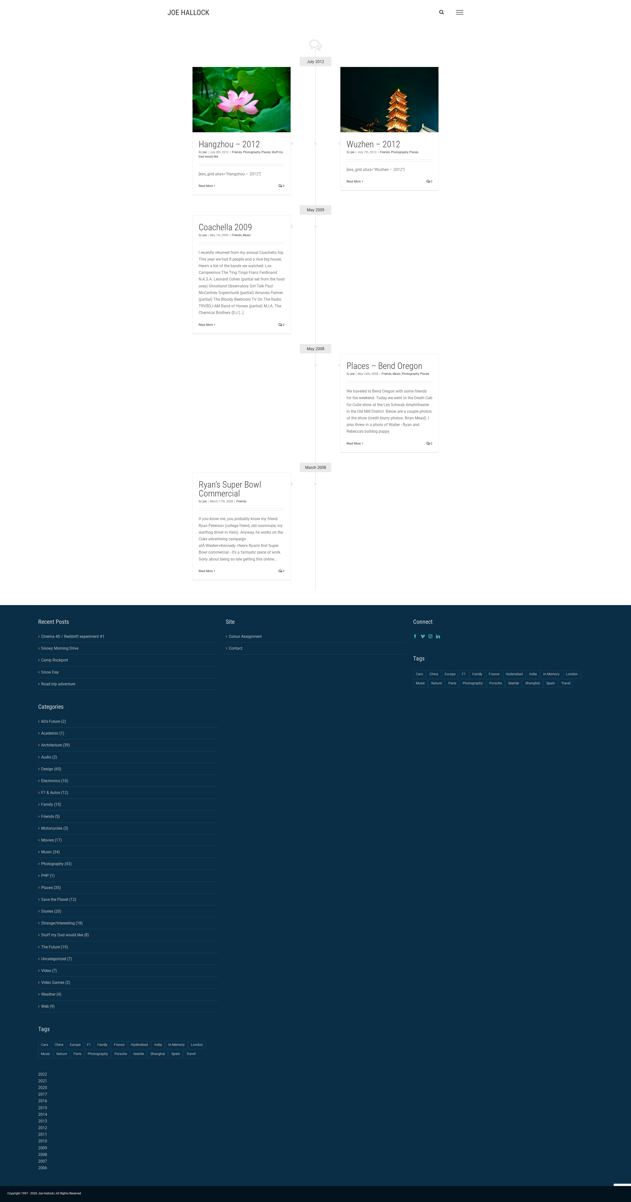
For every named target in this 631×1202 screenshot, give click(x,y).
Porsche (120, 1054)
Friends (237, 152)
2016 (42, 1101)
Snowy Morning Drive (59, 648)
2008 (42, 1154)
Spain (175, 1054)
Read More (206, 186)
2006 (42, 1168)
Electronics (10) (54, 780)
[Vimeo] (423, 636)
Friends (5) (50, 816)
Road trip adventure (58, 684)
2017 (42, 1094)
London (197, 1045)
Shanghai (157, 1054)
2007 (42, 1161)
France (119, 1045)
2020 (42, 1087)
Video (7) (49, 970)
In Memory (176, 1045)
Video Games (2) (55, 982)
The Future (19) (54, 947)
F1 (89, 1045)
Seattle (138, 1054)
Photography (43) (56, 863)
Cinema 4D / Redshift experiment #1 (73, 636)
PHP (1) (48, 875)
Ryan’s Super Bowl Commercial (230, 489)
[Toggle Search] (441, 12)
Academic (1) (52, 733)
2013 (42, 1121)
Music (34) (50, 852)
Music (247, 235)
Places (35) (51, 887)
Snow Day (50, 672)
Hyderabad (139, 1045)
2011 (42, 1134)
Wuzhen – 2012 (373, 144)
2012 (42, 1127)
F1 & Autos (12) (54, 792)
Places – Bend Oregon (384, 366)
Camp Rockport (54, 660)
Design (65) (51, 769)
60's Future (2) (53, 721)
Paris (77, 1054)
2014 (42, 1114)
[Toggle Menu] (460, 12)
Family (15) (51, 804)
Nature (61, 1054)
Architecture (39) (55, 745)
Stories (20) (51, 911)
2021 (42, 1081)
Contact (235, 648)
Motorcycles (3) (54, 828)
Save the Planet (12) (58, 899)
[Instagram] (430, 636)
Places (266, 152)
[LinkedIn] (438, 636)
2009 (42, 1148)
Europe (75, 1045)
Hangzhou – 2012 (229, 144)
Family (102, 1045)
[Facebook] (415, 636)
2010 (42, 1141)
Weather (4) (51, 994)
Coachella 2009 (225, 227)
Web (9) (48, 1006)
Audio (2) (49, 757)
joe (205, 152)
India (158, 1045)
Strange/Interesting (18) (62, 923)
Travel (190, 1054)
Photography (251, 152)
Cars (44, 1045)
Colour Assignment (245, 636)
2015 (42, 1107)
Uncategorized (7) (56, 958)
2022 (42, 1074)
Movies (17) (51, 840)
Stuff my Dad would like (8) (65, 935)
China (58, 1045)
